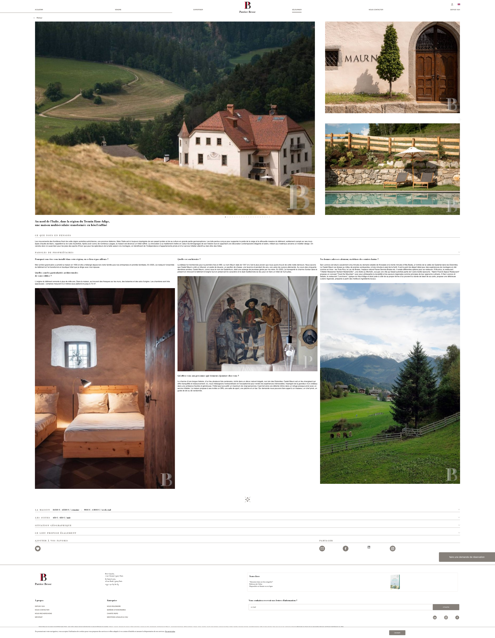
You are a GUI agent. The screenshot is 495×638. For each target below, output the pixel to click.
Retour (38, 18)
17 (262, 217)
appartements (153, 626)
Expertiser (198, 10)
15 (257, 217)
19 (267, 217)
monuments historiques (177, 626)
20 (269, 217)
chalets (231, 626)
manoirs (116, 626)
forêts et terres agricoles (266, 626)
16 (260, 217)
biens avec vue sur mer (278, 626)
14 (255, 217)
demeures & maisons (124, 626)
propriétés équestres (254, 626)
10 (246, 217)
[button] (247, 508)
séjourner (297, 10)
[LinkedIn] (369, 546)
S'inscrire (446, 607)
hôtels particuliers (135, 626)
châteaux (111, 626)
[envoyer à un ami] (322, 548)
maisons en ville (144, 626)
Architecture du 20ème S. (163, 626)
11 (248, 217)
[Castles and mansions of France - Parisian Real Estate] (459, 4)
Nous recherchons (43, 613)
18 (264, 217)
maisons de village (224, 626)
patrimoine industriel (290, 626)
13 (253, 217)
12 (250, 217)
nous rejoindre (114, 606)
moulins (204, 626)
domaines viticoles (243, 626)
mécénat (39, 617)
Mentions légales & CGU (117, 617)
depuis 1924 (455, 10)
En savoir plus (170, 631)
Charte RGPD (112, 613)
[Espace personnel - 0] (452, 4)
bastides (236, 626)
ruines (199, 626)
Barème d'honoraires (116, 610)
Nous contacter (376, 10)
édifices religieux (188, 626)
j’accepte (397, 633)
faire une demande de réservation (467, 557)
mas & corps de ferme (212, 626)
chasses (195, 626)
